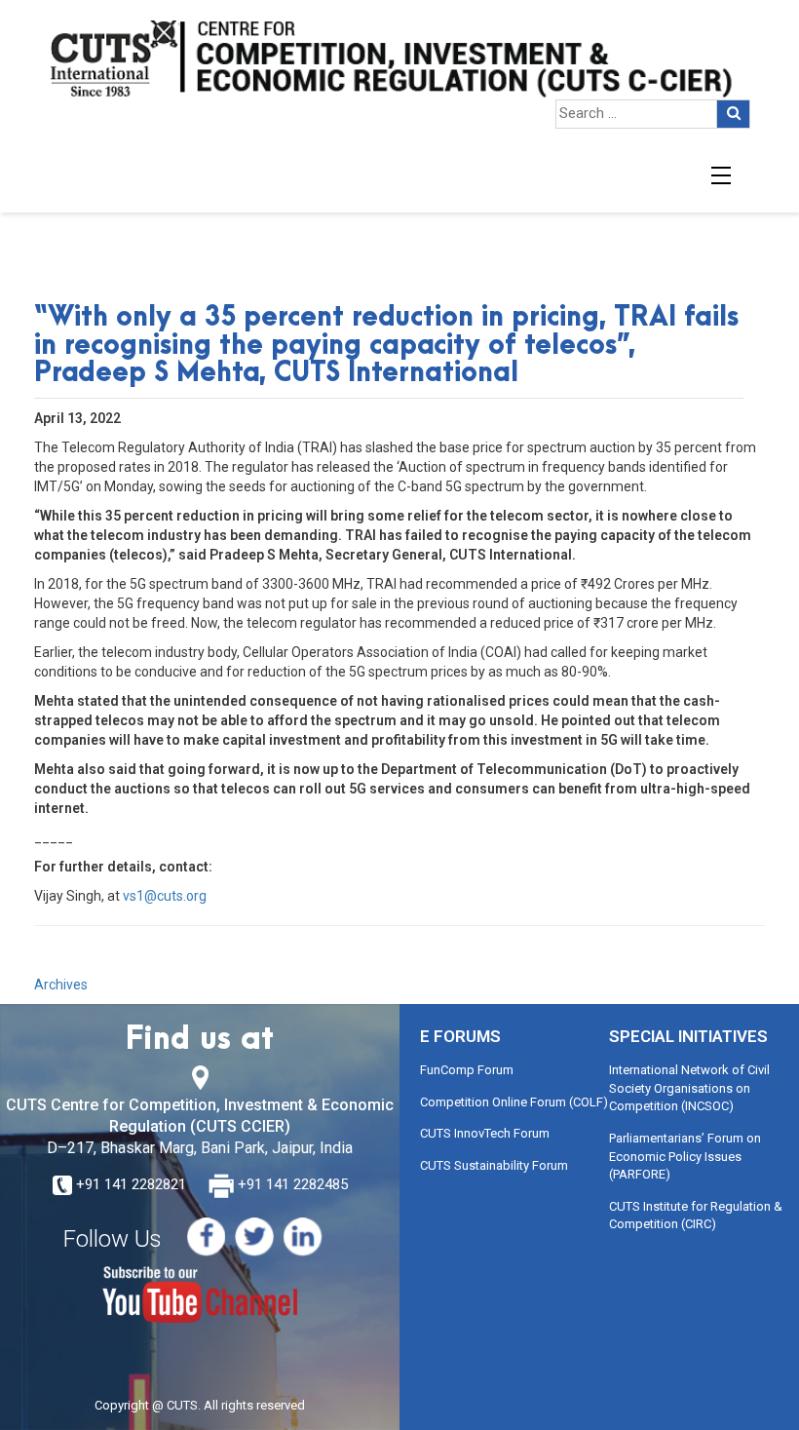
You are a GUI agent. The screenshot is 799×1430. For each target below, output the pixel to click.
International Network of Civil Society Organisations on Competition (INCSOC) (689, 1088)
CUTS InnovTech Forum (485, 1133)
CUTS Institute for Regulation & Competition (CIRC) (695, 1215)
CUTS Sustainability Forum (494, 1165)
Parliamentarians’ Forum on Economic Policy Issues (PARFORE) (685, 1156)
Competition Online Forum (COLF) (514, 1102)
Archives (61, 984)
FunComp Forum (467, 1070)
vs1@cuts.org (165, 896)
